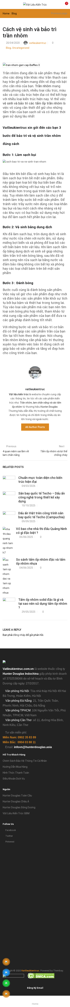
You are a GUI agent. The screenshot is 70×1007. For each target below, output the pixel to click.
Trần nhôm (43, 86)
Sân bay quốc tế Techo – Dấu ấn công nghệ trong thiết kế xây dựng (41, 497)
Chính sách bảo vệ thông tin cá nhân (25, 760)
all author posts (35, 427)
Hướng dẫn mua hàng (15, 766)
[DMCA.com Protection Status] (41, 975)
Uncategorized (20, 47)
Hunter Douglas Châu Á (16, 801)
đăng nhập (19, 635)
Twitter (9, 836)
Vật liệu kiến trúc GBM (16, 813)
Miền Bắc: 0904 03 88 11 (19, 742)
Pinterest (9, 841)
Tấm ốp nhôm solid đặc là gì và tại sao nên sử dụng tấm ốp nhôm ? (42, 603)
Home (6, 13)
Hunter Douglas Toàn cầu (17, 795)
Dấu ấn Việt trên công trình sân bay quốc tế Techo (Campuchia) (41, 515)
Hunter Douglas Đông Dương (19, 807)
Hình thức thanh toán (16, 772)
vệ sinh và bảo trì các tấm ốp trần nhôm (32, 103)
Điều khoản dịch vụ (14, 778)
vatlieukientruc (37, 43)
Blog (14, 13)
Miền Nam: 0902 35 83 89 (19, 737)
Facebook (10, 830)
